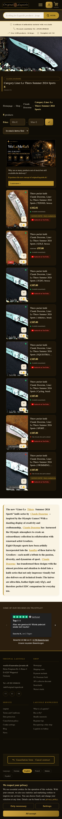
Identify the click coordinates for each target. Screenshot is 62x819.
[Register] (49, 5)
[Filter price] (49, 122)
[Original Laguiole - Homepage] (15, 5)
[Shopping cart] (56, 5)
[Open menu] (40, 5)
